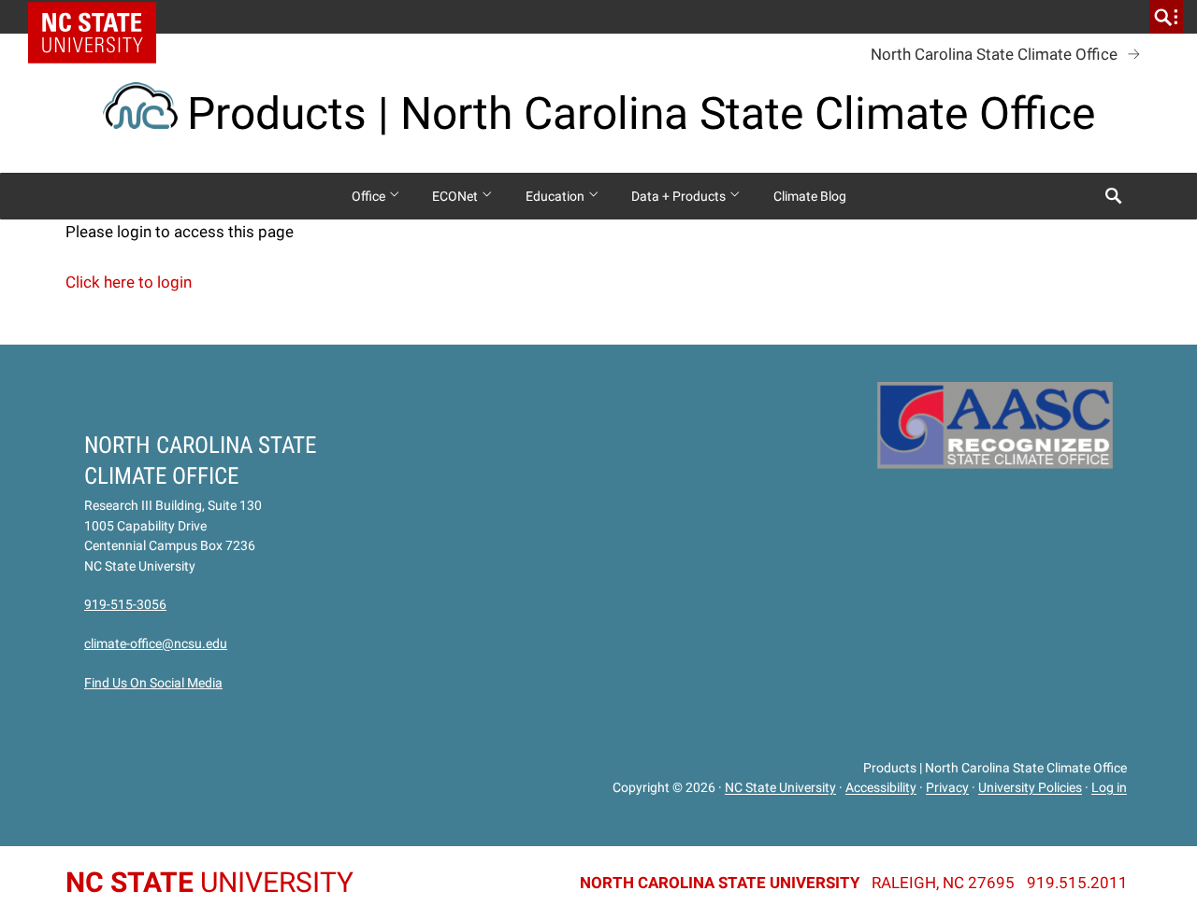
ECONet (456, 196)
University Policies (1030, 788)
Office (370, 196)
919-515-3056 (125, 604)
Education (556, 196)
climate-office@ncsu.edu (155, 643)
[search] (1166, 17)
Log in (1109, 788)
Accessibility (880, 788)
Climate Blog (809, 196)
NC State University (780, 788)
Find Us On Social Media (153, 682)
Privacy (947, 788)
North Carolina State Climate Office (994, 54)
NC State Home (98, 16)
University (209, 882)
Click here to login (128, 282)
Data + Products (679, 196)
